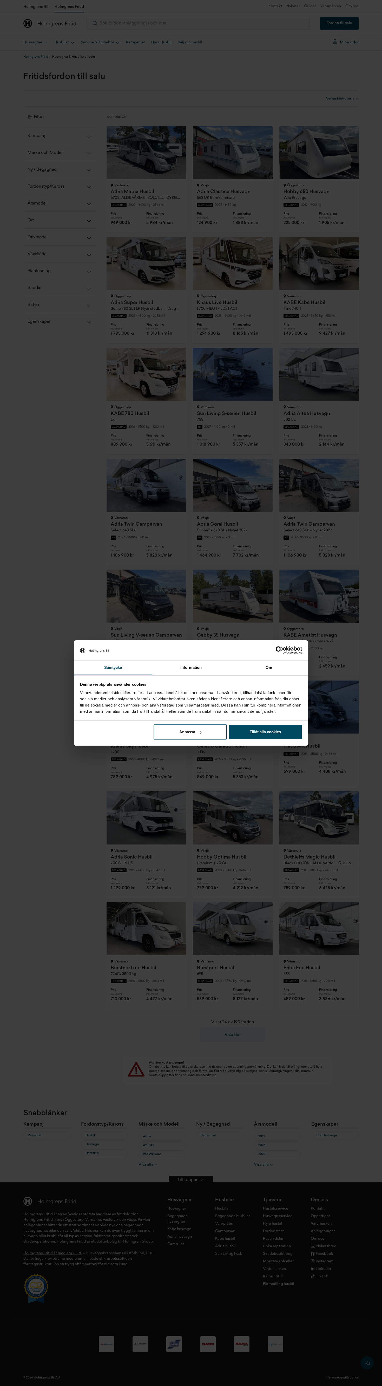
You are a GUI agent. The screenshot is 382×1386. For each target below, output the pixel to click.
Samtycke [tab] (113, 667)
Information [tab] (191, 667)
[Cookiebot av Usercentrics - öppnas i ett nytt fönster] (279, 650)
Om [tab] (269, 667)
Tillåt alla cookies (265, 732)
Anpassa (187, 732)
